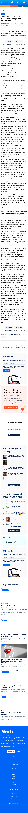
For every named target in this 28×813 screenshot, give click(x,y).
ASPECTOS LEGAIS (14, 801)
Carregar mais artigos (14, 485)
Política (4, 696)
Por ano (14, 784)
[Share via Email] (21, 44)
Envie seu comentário (14, 434)
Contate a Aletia (14, 806)
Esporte (4, 620)
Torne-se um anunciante (14, 803)
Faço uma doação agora (10, 407)
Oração (22, 6)
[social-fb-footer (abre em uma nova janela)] (12, 789)
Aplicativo (14, 772)
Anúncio (14, 778)
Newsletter (14, 770)
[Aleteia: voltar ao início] (14, 2)
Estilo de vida (14, 761)
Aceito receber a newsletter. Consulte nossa (14, 367)
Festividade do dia (10, 542)
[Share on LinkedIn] (17, 44)
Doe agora (13, 6)
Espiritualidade (14, 763)
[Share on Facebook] (14, 44)
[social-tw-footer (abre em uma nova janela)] (15, 789)
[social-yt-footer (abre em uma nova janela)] (10, 789)
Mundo (3, 337)
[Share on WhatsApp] (24, 44)
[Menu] (5, 2)
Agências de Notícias (18, 23)
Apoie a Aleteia (14, 796)
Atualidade (3, 10)
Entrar (18, 751)
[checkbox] (3, 366)
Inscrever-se (6, 370)
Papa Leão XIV (6, 589)
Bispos (4, 645)
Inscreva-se (14, 774)
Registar (5, 6)
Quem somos (14, 798)
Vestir (14, 776)
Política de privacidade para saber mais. (14, 367)
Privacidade (14, 808)
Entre (20, 429)
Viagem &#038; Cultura (14, 764)
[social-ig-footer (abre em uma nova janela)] (17, 789)
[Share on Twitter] (19, 44)
